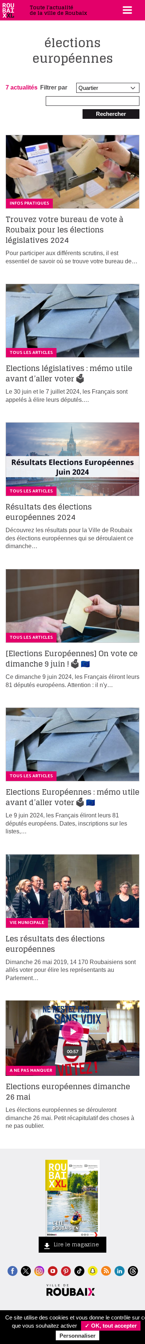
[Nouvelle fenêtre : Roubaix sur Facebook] (12, 1270)
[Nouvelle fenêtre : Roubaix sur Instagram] (39, 1270)
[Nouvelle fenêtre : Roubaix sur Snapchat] (93, 1270)
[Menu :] (126, 10)
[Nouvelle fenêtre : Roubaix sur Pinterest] (66, 1270)
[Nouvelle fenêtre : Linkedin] (120, 1270)
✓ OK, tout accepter (111, 1325)
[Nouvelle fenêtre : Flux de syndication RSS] (106, 1270)
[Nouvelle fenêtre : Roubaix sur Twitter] (26, 1270)
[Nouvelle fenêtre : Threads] (133, 1270)
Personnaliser (77, 1335)
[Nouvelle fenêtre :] (53, 1270)
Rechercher (111, 114)
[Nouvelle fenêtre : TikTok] (79, 1270)
